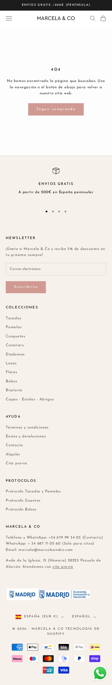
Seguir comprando (56, 109)
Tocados (13, 318)
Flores (11, 372)
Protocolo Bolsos (21, 509)
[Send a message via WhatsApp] (100, 673)
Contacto (14, 445)
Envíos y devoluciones (26, 436)
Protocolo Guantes (23, 500)
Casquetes (15, 336)
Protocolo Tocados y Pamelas (33, 491)
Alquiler (13, 454)
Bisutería (14, 390)
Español (81, 616)
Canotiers (15, 345)
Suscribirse (26, 287)
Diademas (15, 354)
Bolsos (11, 381)
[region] (56, 184)
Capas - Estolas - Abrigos (30, 399)
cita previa (63, 567)
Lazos (11, 363)
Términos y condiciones (27, 427)
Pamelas (14, 327)
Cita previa (16, 463)
